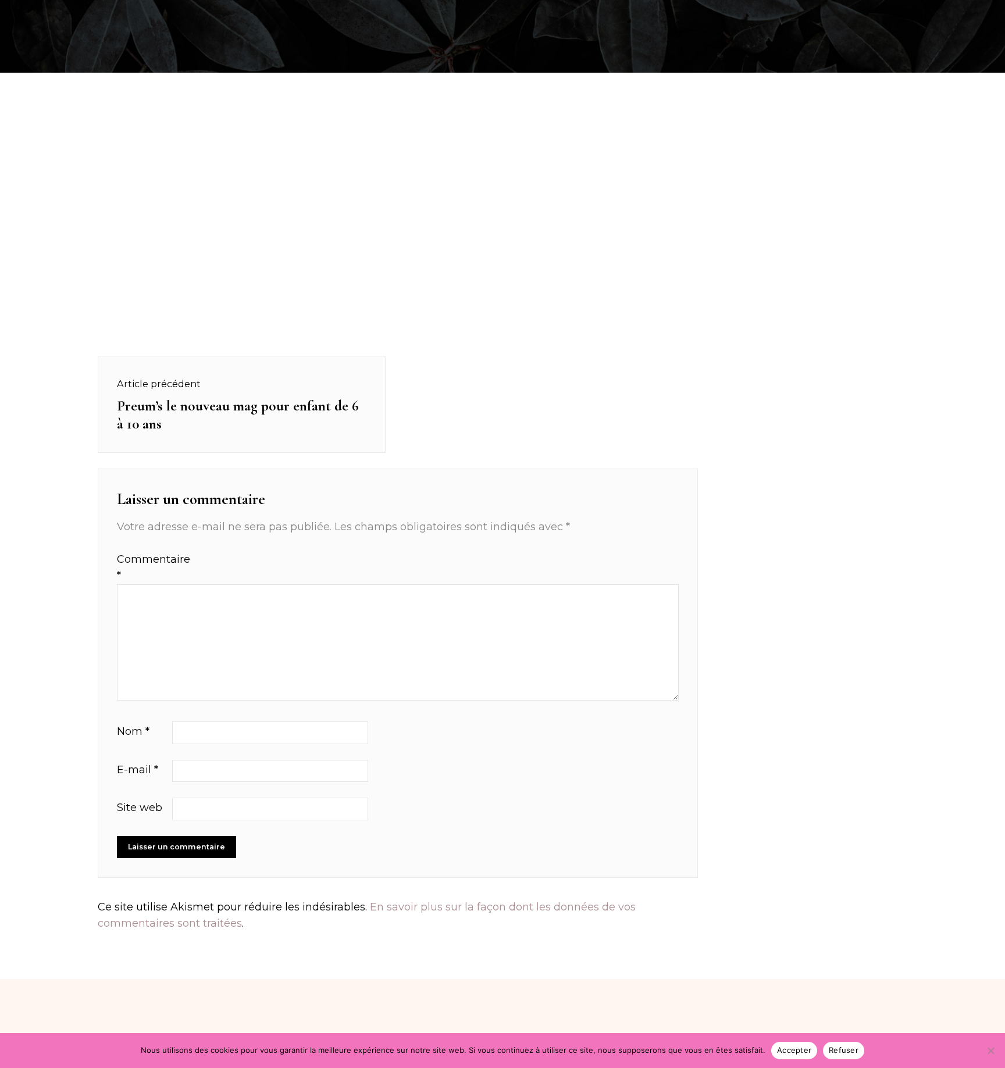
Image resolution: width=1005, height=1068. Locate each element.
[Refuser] (990, 1050)
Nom (133, 731)
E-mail (137, 769)
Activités (83, 13)
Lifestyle (925, 13)
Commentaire (143, 568)
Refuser (843, 1050)
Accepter (794, 1050)
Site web (139, 807)
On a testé (154, 13)
